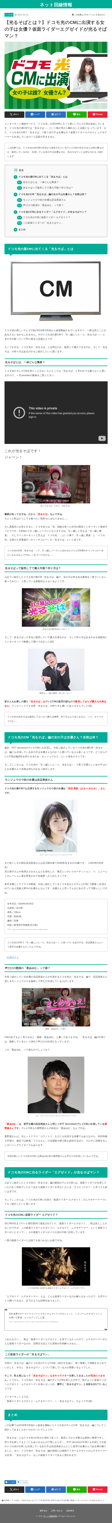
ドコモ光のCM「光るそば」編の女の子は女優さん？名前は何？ (51, 194)
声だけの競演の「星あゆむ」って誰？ (41, 205)
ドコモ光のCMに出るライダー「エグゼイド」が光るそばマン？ (51, 212)
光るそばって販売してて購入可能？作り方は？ (45, 187)
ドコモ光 (9, 15)
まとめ (20, 229)
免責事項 (70, 1511)
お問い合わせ (57, 1511)
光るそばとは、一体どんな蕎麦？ (38, 182)
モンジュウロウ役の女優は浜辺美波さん (42, 200)
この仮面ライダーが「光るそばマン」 (41, 223)
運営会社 (43, 1511)
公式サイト (13, 957)
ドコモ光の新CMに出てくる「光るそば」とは (41, 176)
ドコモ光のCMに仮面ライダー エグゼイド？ (44, 217)
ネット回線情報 (56, 4)
